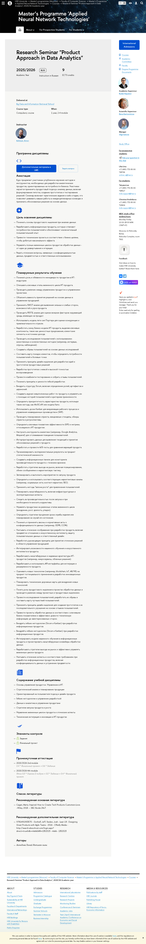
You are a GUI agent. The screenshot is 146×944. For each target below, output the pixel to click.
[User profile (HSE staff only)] (136, 3)
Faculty (125, 65)
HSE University (13, 877)
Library (89, 903)
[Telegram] (124, 276)
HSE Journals (92, 896)
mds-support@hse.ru (127, 193)
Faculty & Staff (12, 913)
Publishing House (93, 900)
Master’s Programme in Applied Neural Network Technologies (101, 877)
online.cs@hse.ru (126, 175)
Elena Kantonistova (126, 114)
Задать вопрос (68, 168)
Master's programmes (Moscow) (34, 877)
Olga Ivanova (124, 134)
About (11, 888)
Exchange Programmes (43, 907)
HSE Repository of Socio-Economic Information (97, 908)
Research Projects (67, 900)
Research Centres (67, 896)
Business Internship (41, 918)
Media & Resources (97, 888)
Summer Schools (40, 911)
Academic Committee (126, 60)
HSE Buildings (12, 917)
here (114, 936)
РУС (120, 3)
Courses (125, 55)
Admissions (38, 892)
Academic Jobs (66, 911)
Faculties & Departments (17, 906)
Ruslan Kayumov (125, 94)
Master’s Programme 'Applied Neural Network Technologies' (53, 16)
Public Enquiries (13, 928)
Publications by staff (94, 892)
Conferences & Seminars (70, 907)
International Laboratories (70, 892)
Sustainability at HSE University (15, 901)
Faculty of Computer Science (62, 877)
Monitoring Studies (67, 903)
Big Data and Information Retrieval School (35, 104)
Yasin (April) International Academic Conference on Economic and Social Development (70, 918)
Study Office (124, 144)
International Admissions (129, 45)
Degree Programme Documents (130, 70)
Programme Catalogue (43, 896)
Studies (38, 888)
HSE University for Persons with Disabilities (17, 922)
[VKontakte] (120, 276)
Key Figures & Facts (14, 896)
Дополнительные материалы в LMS (36, 168)
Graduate (37, 903)
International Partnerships (17, 910)
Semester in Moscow (42, 914)
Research (65, 888)
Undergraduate (40, 900)
